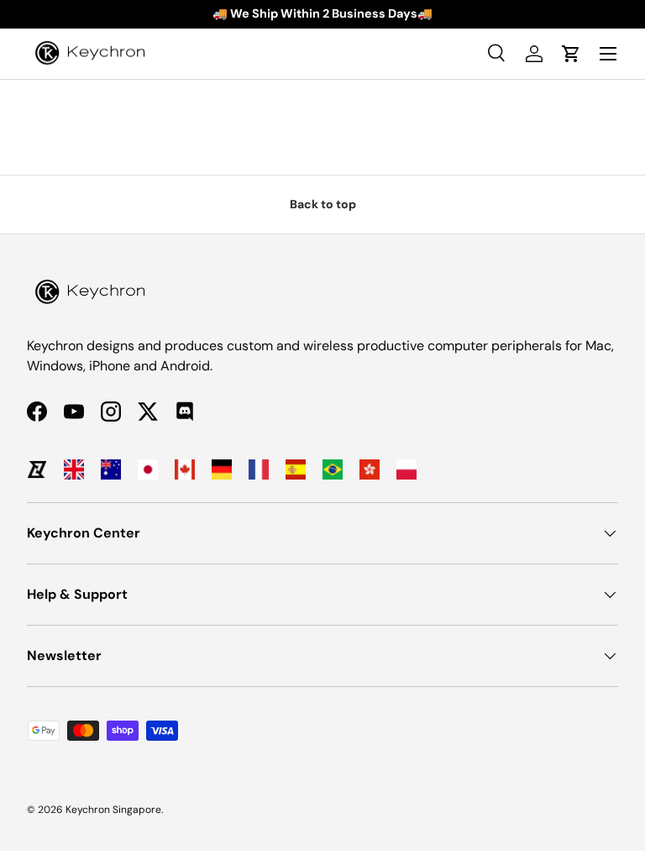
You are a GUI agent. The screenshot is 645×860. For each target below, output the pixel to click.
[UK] (73, 469)
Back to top (323, 204)
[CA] (184, 469)
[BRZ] (332, 469)
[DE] (221, 469)
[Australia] (110, 469)
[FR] (258, 469)
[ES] (295, 469)
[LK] (36, 469)
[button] (571, 53)
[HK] (369, 469)
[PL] (406, 469)
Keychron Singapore (113, 809)
